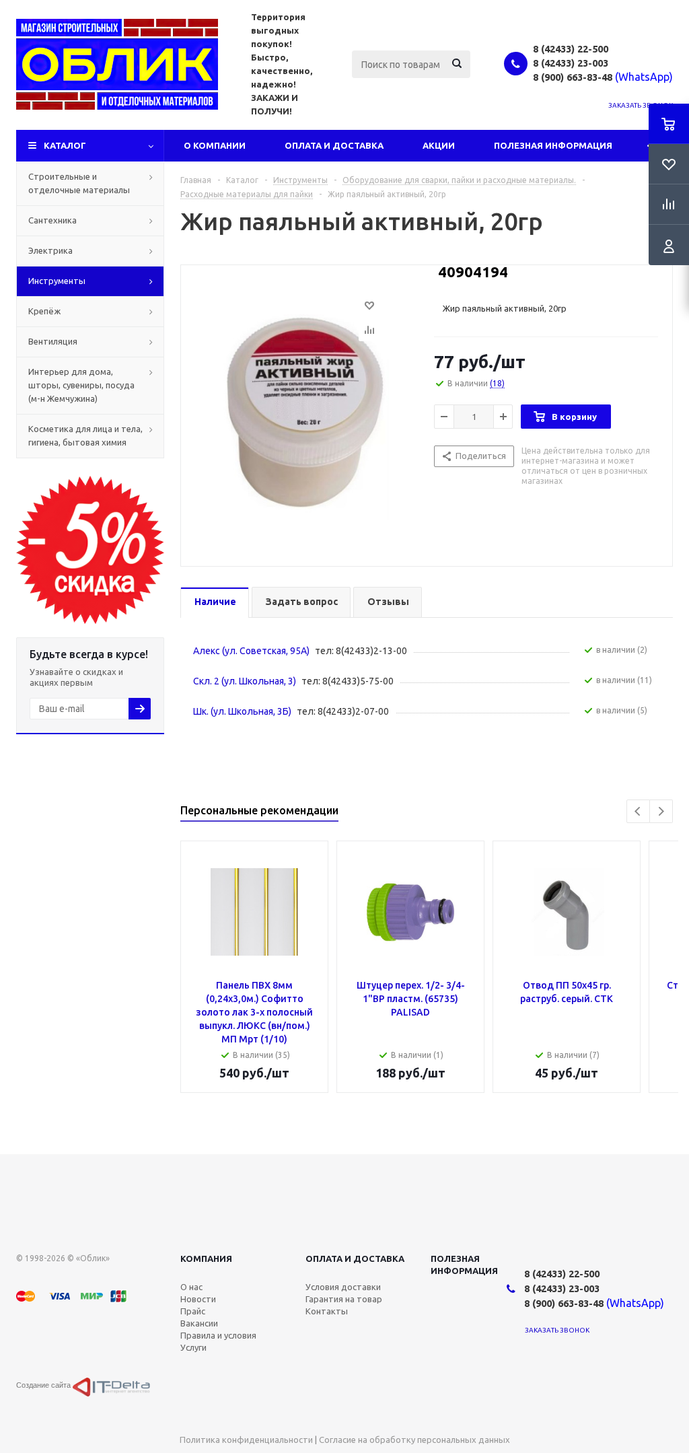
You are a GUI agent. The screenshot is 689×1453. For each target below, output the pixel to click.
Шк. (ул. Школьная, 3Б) (242, 711)
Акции (439, 145)
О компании (215, 145)
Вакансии (199, 1323)
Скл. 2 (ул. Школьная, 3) (244, 681)
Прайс (192, 1311)
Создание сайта (44, 1385)
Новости (198, 1299)
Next (661, 811)
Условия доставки (343, 1286)
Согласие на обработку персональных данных (414, 1439)
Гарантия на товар (343, 1299)
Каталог (65, 145)
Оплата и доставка (354, 1258)
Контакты (326, 1311)
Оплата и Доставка (334, 145)
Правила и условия (218, 1335)
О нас (191, 1286)
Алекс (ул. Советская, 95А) (251, 650)
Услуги (193, 1347)
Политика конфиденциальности (246, 1439)
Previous (638, 811)
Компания (206, 1258)
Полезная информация (553, 145)
